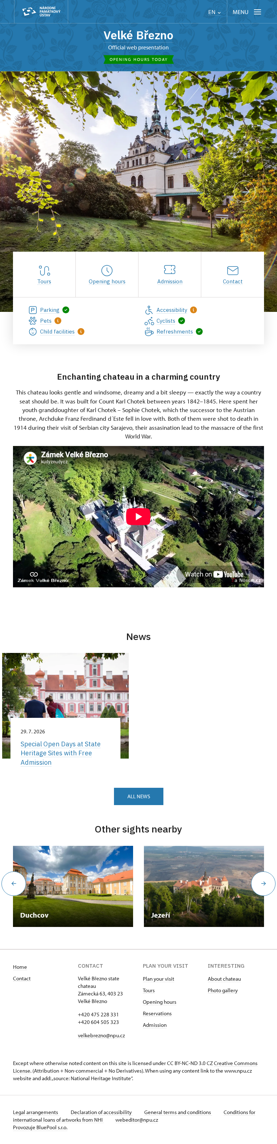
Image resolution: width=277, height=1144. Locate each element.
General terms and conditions (178, 1112)
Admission (155, 1024)
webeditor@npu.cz (136, 1119)
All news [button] (138, 796)
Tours (149, 990)
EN (212, 12)
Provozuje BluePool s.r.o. (40, 1127)
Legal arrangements (36, 1112)
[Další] (244, 191)
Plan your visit (158, 978)
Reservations (157, 1013)
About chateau (224, 978)
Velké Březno (138, 35)
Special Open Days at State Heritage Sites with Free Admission (61, 753)
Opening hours (159, 1001)
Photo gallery (223, 990)
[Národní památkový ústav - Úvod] (41, 11)
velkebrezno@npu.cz (101, 1035)
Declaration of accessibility (102, 1112)
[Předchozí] (32, 191)
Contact (22, 978)
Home (20, 966)
